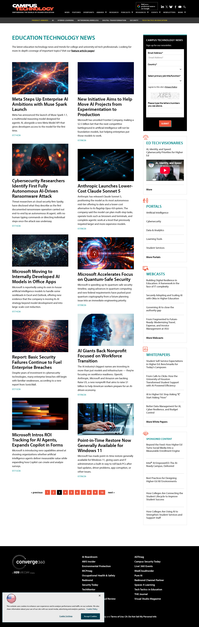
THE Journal (141, 594)
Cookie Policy (92, 609)
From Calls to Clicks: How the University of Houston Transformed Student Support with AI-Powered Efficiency (162, 380)
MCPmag (87, 570)
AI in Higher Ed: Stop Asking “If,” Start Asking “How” (163, 396)
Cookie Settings (66, 616)
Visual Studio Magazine (147, 598)
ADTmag (139, 556)
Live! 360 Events (143, 566)
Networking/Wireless (88, 20)
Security (134, 20)
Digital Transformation (114, 20)
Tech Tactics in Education (148, 589)
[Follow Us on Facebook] (175, 7)
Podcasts (125, 12)
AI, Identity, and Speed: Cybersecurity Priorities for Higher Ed (164, 152)
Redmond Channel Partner (149, 580)
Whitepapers (158, 354)
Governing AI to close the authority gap (160, 309)
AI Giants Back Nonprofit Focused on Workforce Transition (102, 356)
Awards (100, 12)
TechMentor (88, 589)
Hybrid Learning (66, 20)
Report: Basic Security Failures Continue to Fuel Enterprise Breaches (37, 362)
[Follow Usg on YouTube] (179, 6)
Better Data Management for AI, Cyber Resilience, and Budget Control (163, 409)
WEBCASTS (155, 273)
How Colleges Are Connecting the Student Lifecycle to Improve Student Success (164, 496)
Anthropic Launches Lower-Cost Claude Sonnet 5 (105, 188)
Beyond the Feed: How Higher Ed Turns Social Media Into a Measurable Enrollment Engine (164, 447)
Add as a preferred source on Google (148, 6)
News (67, 12)
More (180, 12)
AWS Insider (88, 561)
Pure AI (138, 575)
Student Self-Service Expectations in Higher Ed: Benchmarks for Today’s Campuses (164, 364)
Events (154, 12)
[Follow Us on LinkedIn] (162, 6)
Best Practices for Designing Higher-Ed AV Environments (161, 479)
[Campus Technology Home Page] (33, 8)
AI (53, 20)
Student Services (155, 247)
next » (111, 492)
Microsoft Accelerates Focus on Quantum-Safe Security (105, 276)
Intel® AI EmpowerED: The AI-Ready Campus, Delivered (162, 464)
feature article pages (82, 50)
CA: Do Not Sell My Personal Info (140, 616)
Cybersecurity (153, 221)
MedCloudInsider (144, 570)
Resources (141, 12)
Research (114, 12)
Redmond (87, 580)
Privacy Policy (171, 87)
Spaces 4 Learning (144, 584)
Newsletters (169, 12)
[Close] (99, 595)
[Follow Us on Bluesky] (170, 6)
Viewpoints (88, 12)
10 (102, 492)
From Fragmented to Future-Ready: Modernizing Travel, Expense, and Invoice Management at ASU (162, 323)
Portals (154, 206)
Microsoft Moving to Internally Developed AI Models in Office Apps (36, 276)
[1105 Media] (29, 588)
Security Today (90, 584)
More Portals (153, 257)
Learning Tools (154, 239)
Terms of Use (117, 616)
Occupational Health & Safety (98, 575)
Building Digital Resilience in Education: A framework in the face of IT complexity (162, 283)
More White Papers (157, 421)
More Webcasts (154, 337)
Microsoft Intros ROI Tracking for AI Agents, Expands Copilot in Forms (37, 440)
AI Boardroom (89, 556)
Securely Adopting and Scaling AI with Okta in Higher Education (164, 297)
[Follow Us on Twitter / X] (166, 7)
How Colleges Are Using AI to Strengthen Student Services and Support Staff (164, 514)
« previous (37, 492)
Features (76, 12)
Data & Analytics (155, 230)
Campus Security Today (147, 561)
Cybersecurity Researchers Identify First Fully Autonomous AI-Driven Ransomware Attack (38, 188)
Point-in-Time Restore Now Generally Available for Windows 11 (104, 445)
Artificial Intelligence (157, 212)
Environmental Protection (96, 566)
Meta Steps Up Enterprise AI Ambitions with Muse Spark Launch (40, 104)
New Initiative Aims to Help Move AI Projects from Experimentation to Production (105, 106)
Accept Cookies (90, 616)
